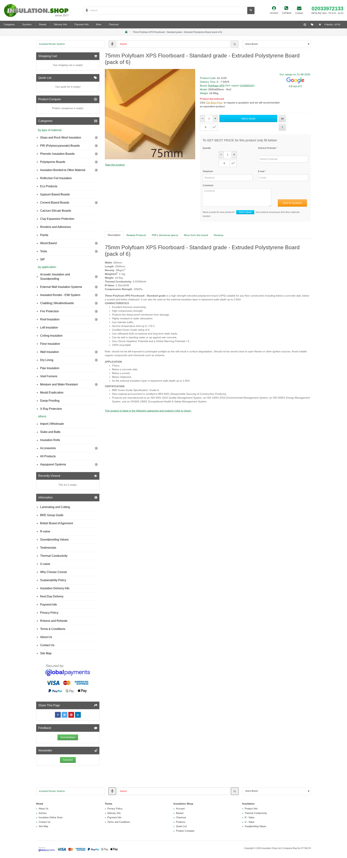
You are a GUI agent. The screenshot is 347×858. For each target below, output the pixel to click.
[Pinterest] (71, 715)
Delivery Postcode (267, 148)
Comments (208, 185)
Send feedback (67, 737)
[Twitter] (64, 715)
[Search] (235, 44)
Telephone (208, 171)
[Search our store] (250, 10)
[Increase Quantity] (215, 118)
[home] (126, 31)
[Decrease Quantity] (202, 118)
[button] (248, 118)
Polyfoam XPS (216, 85)
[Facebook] (58, 715)
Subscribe (68, 760)
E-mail (261, 171)
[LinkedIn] (78, 715)
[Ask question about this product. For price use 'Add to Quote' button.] (282, 127)
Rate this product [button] (115, 164)
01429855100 (247, 85)
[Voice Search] (85, 10)
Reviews (218, 235)
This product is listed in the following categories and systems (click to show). (148, 410)
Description (114, 235)
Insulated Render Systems (52, 44)
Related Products (136, 235)
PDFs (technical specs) (165, 235)
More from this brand (196, 235)
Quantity (207, 148)
